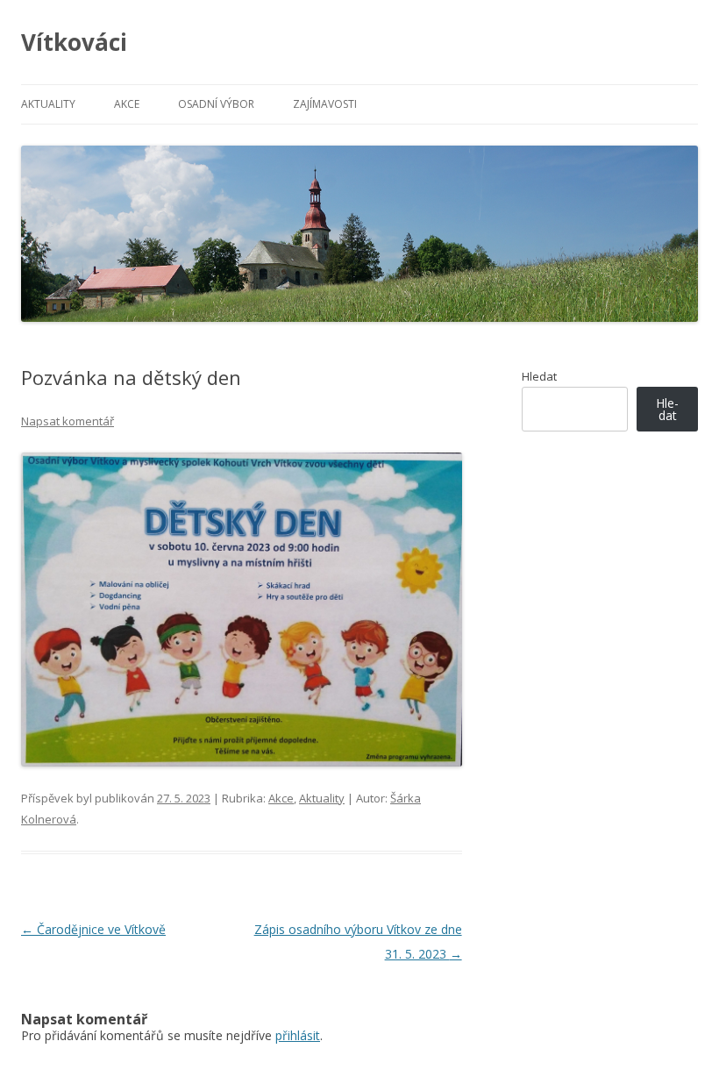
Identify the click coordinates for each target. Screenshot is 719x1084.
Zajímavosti (325, 103)
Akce (126, 103)
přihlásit (297, 1035)
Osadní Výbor (216, 103)
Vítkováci (74, 42)
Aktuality (48, 103)
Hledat (539, 376)
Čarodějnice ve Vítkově (93, 929)
